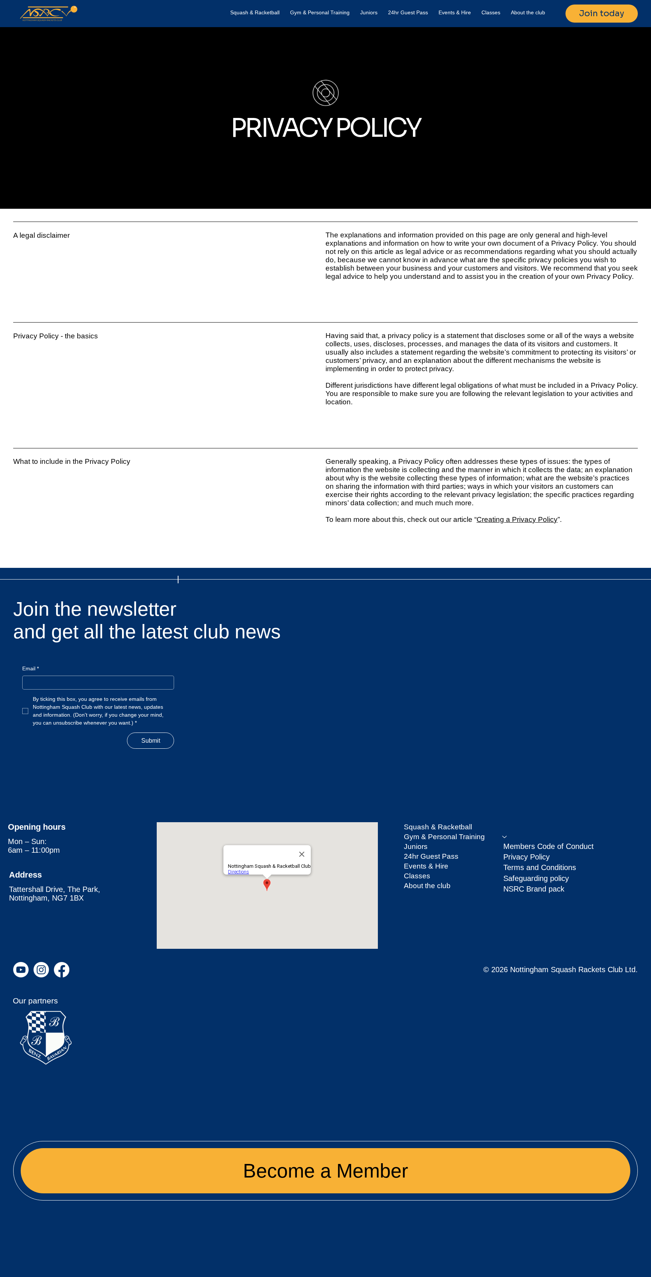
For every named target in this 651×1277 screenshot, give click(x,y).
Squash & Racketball (438, 827)
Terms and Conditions (539, 867)
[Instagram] (41, 969)
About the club (427, 886)
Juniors (416, 846)
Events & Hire (426, 866)
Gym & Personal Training (444, 837)
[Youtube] (21, 969)
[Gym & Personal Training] (504, 837)
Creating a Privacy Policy (517, 519)
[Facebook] (61, 969)
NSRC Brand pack (533, 889)
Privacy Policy (526, 857)
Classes (417, 876)
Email (30, 668)
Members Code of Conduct (548, 846)
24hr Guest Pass (431, 856)
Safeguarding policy (536, 878)
